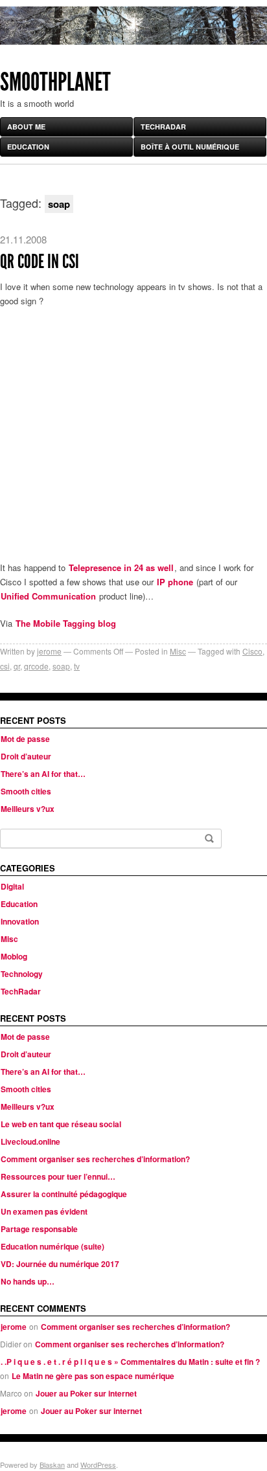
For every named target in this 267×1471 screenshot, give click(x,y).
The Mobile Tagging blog (66, 623)
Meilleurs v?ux (27, 808)
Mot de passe (25, 739)
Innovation (20, 921)
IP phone (175, 582)
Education (28, 147)
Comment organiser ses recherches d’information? (95, 1159)
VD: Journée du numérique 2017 (60, 1264)
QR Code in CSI (39, 261)
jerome (49, 651)
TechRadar (163, 126)
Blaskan (52, 1464)
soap (61, 665)
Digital (12, 886)
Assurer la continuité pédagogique (64, 1194)
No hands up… (27, 1281)
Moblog (14, 956)
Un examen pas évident (44, 1211)
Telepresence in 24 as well (121, 567)
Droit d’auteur (26, 756)
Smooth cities (26, 791)
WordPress (98, 1464)
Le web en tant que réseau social (61, 1124)
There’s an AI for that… (43, 774)
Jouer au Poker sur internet (86, 1393)
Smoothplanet (55, 82)
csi (5, 665)
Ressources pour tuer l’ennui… (58, 1176)
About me (26, 126)
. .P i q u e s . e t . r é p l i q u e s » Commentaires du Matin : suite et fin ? (130, 1361)
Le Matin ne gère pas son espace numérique (93, 1376)
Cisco (252, 651)
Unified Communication (48, 596)
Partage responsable (39, 1229)
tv (77, 665)
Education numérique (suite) (52, 1246)
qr (17, 665)
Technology (22, 974)
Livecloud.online (30, 1141)
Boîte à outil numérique (190, 147)
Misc (178, 651)
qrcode (36, 665)
